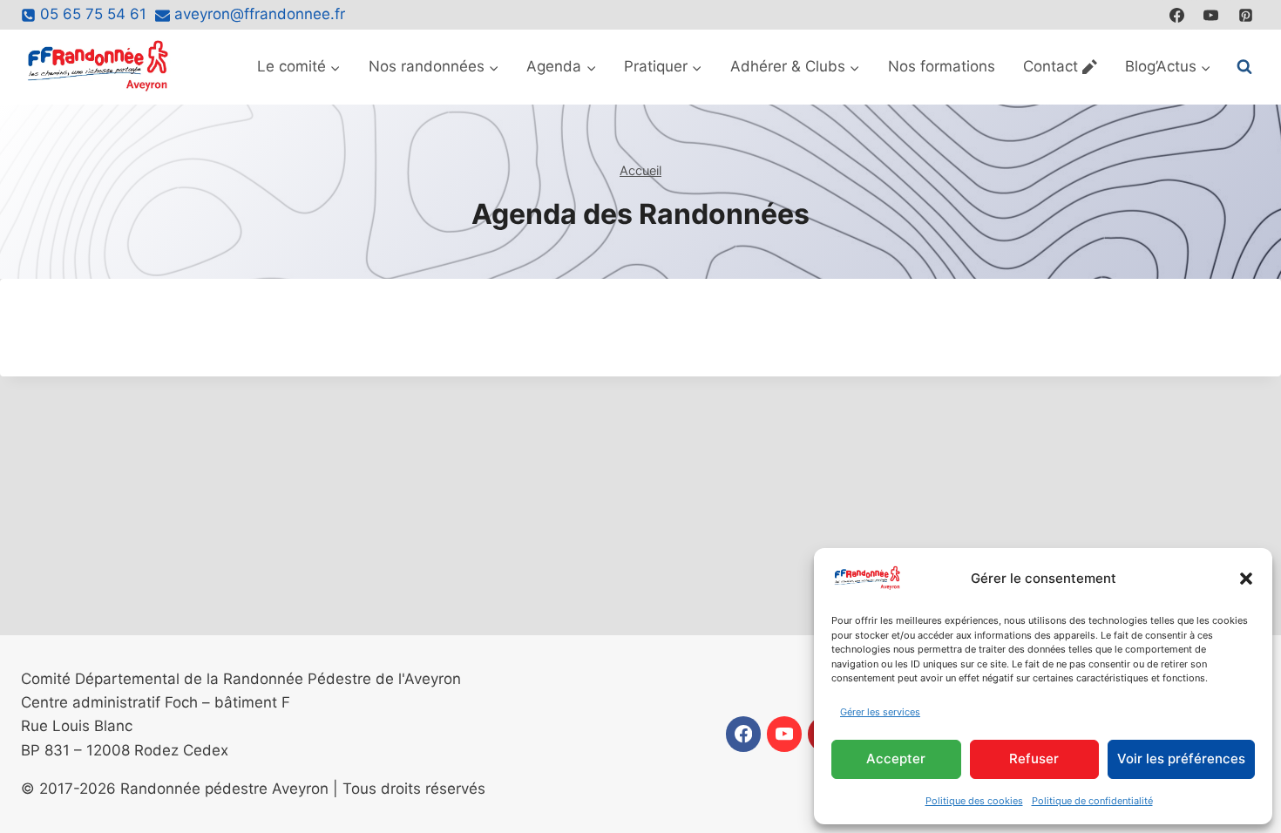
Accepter (895, 758)
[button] (1246, 578)
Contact (1050, 66)
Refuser (1034, 758)
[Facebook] (1177, 15)
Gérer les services (880, 712)
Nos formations (941, 66)
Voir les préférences (1181, 758)
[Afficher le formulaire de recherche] (1244, 67)
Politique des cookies (974, 801)
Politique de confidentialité (1092, 801)
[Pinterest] (1245, 15)
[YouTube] (1211, 15)
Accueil (640, 170)
